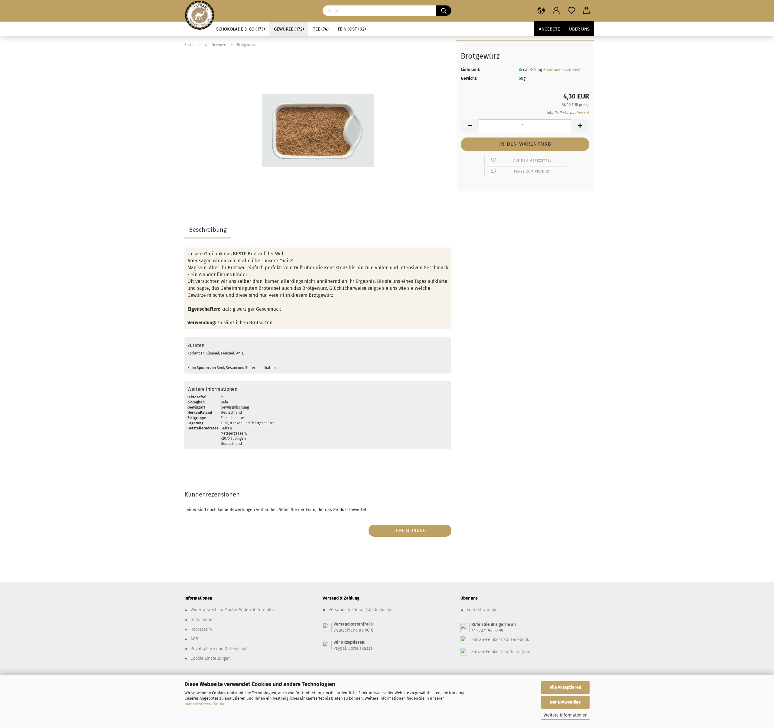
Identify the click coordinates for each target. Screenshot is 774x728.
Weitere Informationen (565, 715)
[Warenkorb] (586, 10)
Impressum (201, 629)
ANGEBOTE (549, 29)
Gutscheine (201, 619)
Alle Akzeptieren (565, 687)
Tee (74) (321, 29)
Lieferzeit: (470, 69)
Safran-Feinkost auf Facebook (500, 639)
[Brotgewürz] (318, 127)
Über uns (579, 29)
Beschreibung (207, 229)
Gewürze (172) (289, 29)
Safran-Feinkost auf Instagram (500, 651)
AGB (194, 639)
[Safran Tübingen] (199, 10)
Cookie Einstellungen (210, 658)
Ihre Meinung (410, 530)
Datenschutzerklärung (204, 704)
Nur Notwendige (565, 702)
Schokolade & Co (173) (240, 29)
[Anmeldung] (556, 10)
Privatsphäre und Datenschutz (219, 648)
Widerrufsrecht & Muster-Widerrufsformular (232, 609)
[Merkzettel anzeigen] (571, 10)
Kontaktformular (482, 609)
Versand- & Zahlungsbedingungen (361, 609)
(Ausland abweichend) (563, 70)
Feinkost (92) (352, 29)
